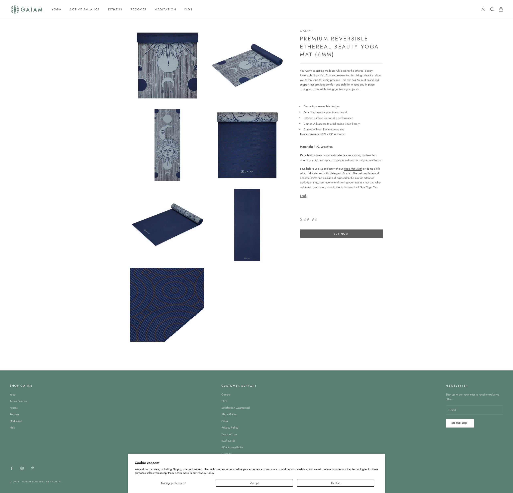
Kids (188, 9)
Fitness (115, 9)
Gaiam (306, 31)
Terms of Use (229, 434)
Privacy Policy (205, 473)
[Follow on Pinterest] (32, 468)
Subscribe (459, 423)
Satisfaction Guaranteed (235, 408)
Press (224, 421)
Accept (254, 483)
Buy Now (341, 234)
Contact (225, 394)
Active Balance (85, 9)
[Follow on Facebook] (12, 468)
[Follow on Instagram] (22, 468)
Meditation (165, 9)
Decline (335, 483)
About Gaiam (229, 414)
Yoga (57, 9)
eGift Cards (228, 441)
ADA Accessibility (232, 447)
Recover (138, 9)
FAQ (224, 401)
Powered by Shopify (47, 481)
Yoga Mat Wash (353, 169)
